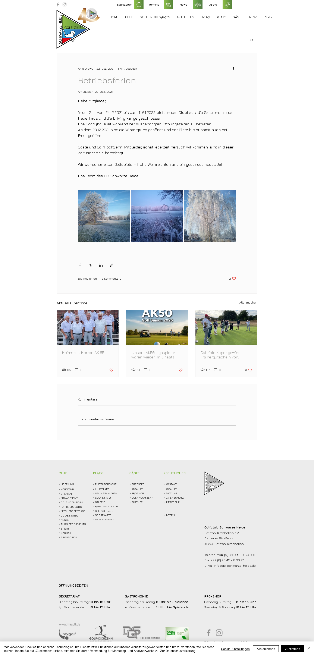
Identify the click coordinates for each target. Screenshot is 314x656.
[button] (129, 17)
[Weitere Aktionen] (233, 68)
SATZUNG (171, 493)
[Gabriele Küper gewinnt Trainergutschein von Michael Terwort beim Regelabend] (226, 327)
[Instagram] (64, 4)
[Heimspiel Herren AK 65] (88, 327)
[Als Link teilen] (111, 265)
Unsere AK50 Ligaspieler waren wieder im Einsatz (153, 354)
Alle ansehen (248, 302)
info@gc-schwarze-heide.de (235, 565)
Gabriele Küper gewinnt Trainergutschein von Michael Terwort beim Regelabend (221, 354)
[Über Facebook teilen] (80, 265)
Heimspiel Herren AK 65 (83, 352)
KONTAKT (171, 484)
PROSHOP (138, 493)
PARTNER (137, 502)
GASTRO (66, 532)
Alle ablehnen (266, 649)
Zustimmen (292, 649)
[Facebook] (57, 4)
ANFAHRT (137, 489)
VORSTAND (67, 489)
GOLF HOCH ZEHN (142, 497)
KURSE (65, 519)
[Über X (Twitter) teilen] (90, 265)
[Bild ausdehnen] (104, 216)
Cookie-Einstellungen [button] (235, 649)
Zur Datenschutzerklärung (177, 651)
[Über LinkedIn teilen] (101, 265)
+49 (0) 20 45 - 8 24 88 (236, 554)
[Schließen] (308, 649)
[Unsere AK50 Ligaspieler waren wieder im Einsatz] (157, 327)
